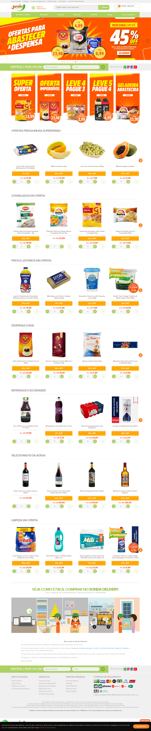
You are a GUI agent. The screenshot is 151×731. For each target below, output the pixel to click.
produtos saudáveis (107, 648)
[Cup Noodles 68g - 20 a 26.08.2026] (75, 98)
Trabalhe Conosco (18, 686)
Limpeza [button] (61, 15)
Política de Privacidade (47, 686)
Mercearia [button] (44, 15)
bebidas (82, 648)
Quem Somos (16, 681)
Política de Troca (45, 689)
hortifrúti (96, 648)
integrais (125, 648)
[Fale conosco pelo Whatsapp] (124, 669)
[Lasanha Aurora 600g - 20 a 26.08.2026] (128, 98)
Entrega (69, 683)
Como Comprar (16, 1)
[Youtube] (135, 67)
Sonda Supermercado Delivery (18, 7)
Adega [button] (109, 15)
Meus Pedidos (71, 686)
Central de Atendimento (20, 689)
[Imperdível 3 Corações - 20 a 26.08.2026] (49, 98)
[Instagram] (128, 67)
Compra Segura (72, 681)
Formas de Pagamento (47, 683)
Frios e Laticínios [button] (128, 15)
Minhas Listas (71, 689)
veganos (118, 648)
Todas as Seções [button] (24, 15)
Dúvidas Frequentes (46, 694)
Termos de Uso (44, 681)
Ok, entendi (141, 726)
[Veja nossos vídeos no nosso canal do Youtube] (135, 669)
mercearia (74, 648)
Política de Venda (45, 691)
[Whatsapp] (124, 67)
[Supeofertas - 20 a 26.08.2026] (23, 98)
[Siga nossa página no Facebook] (132, 67)
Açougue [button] (77, 15)
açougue (89, 648)
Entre (38, 7)
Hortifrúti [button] (94, 15)
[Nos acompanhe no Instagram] (128, 669)
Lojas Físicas (16, 683)
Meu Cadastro (71, 691)
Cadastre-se (41, 9)
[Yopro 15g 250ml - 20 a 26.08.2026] (102, 98)
